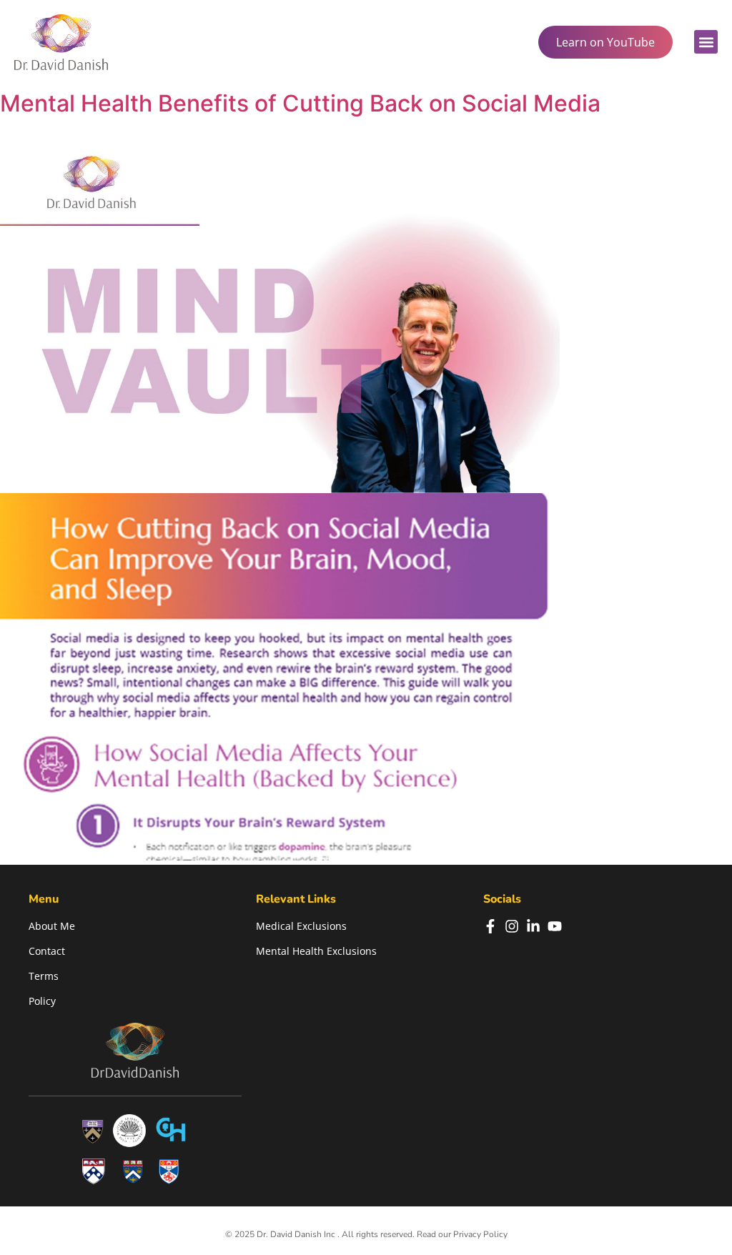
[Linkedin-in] (533, 926)
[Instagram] (512, 926)
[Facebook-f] (490, 926)
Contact (47, 951)
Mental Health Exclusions (316, 951)
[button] (706, 42)
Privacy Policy (480, 1234)
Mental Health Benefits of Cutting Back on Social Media (300, 103)
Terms (44, 976)
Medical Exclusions (301, 926)
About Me (52, 926)
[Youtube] (555, 926)
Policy (42, 1001)
